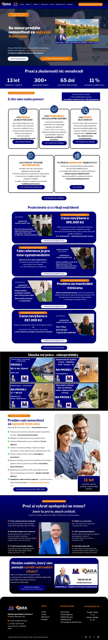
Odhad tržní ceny (66, 617)
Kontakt (45, 619)
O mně (44, 614)
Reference (45, 617)
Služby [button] (28, 4)
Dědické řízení (65, 620)
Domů (44, 612)
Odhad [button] (35, 4)
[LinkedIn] (98, 637)
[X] (94, 637)
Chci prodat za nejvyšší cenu (70, 622)
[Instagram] (90, 637)
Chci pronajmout (66, 614)
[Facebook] (86, 637)
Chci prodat (64, 612)
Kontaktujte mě (92, 606)
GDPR (10, 628)
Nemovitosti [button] (60, 4)
